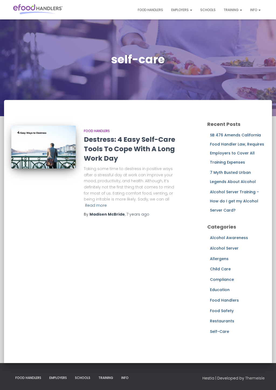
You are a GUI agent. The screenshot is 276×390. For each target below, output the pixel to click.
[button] (190, 10)
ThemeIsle (255, 378)
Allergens (219, 258)
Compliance (222, 279)
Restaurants (222, 321)
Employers (180, 10)
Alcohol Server (224, 248)
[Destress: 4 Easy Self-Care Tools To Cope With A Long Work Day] (43, 147)
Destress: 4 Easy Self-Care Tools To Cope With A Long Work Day (129, 149)
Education (220, 289)
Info (254, 10)
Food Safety (222, 310)
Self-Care (219, 331)
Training (231, 10)
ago (137, 214)
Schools (208, 10)
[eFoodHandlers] (37, 9)
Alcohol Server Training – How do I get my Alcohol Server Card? (234, 201)
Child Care (220, 269)
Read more (96, 205)
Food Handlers (150, 10)
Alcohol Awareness (229, 237)
